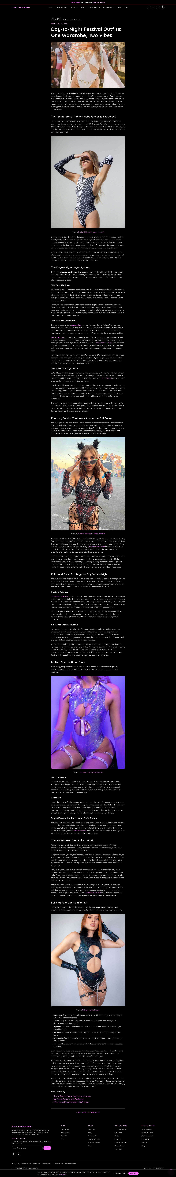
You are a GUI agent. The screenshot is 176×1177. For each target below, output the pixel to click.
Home (52, 18)
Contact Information (70, 1163)
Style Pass (145, 1139)
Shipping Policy (46, 1163)
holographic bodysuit (104, 343)
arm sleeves (106, 378)
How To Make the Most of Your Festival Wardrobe (72, 1096)
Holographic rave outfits (60, 596)
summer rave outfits (93, 893)
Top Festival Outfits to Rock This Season (69, 1099)
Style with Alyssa (147, 1133)
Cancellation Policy (58, 1163)
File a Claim (119, 1149)
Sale (119, 7)
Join (47, 1148)
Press (90, 1146)
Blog (58, 18)
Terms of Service (26, 1163)
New (50, 7)
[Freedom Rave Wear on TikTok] (18, 1154)
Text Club (145, 1142)
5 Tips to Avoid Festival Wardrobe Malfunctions (71, 1102)
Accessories (108, 7)
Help (126, 7)
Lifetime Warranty (94, 1139)
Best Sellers (65, 1129)
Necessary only (120, 1173)
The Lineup (91, 1129)
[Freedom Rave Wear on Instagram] (13, 1154)
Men (82, 7)
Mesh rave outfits (57, 337)
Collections (93, 7)
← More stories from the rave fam (88, 1112)
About (90, 1133)
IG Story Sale (62, 7)
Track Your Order (120, 1129)
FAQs (117, 1136)
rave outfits (76, 325)
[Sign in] (158, 7)
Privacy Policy (15, 1163)
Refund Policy (36, 1163)
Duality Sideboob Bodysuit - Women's (91, 232)
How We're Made (94, 1142)
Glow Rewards (146, 1129)
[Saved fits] (153, 7)
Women (73, 7)
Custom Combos (147, 1136)
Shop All (64, 1136)
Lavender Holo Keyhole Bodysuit (91, 772)
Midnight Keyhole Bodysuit (91, 1010)
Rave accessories (80, 831)
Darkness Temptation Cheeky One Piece (91, 533)
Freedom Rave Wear (97, 547)
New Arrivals (65, 1133)
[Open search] (149, 7)
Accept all (133, 1173)
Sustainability (92, 1136)
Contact (117, 1139)
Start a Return (119, 1146)
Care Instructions (120, 1142)
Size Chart (118, 1133)
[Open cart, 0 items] (162, 7)
